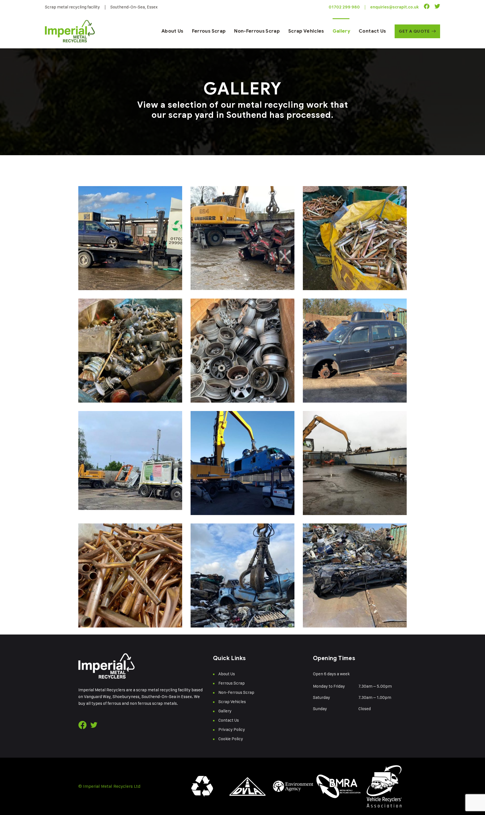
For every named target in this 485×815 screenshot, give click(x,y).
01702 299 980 (344, 7)
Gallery (341, 31)
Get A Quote (414, 31)
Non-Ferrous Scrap (257, 31)
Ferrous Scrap (209, 31)
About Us (172, 31)
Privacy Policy (231, 729)
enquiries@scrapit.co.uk (394, 7)
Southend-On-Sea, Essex (134, 7)
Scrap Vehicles (306, 31)
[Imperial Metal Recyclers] (70, 31)
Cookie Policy (230, 738)
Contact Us (372, 31)
